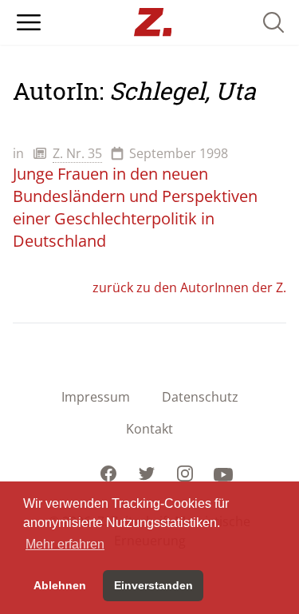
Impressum (95, 397)
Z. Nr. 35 (77, 153)
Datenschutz (200, 397)
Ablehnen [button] (59, 585)
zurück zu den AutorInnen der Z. (189, 287)
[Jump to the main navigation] (29, 22)
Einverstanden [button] (153, 585)
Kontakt (149, 429)
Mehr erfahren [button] (65, 544)
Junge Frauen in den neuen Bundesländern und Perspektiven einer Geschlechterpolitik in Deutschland (135, 207)
